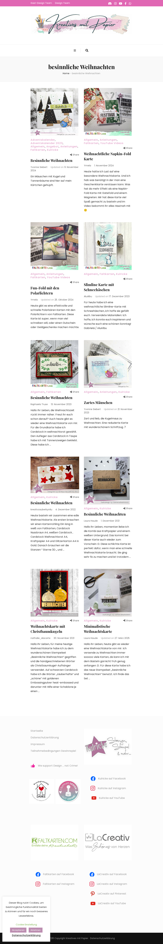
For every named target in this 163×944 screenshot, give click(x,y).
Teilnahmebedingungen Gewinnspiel (53, 751)
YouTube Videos (112, 143)
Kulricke (52, 150)
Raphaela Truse (39, 404)
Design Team (62, 3)
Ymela (87, 165)
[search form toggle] (86, 50)
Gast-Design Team (41, 3)
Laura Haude (91, 520)
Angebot (52, 146)
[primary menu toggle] (75, 51)
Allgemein (38, 146)
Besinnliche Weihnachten (51, 160)
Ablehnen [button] (36, 930)
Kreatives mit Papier (77, 938)
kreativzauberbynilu (41, 509)
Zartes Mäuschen (98, 402)
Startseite (37, 731)
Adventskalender (43, 140)
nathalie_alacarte (40, 638)
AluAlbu (88, 296)
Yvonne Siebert (39, 167)
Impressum (38, 744)
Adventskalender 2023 (47, 143)
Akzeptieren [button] (18, 930)
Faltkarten (38, 150)
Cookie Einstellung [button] (26, 924)
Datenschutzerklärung (45, 737)
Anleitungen (69, 146)
